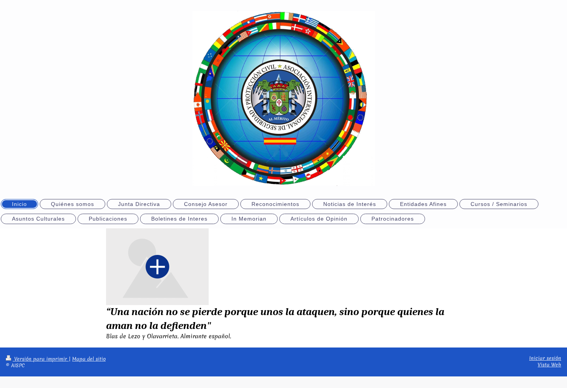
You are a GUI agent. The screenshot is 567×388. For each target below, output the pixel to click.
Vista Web (549, 364)
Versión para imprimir (41, 359)
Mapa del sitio (89, 359)
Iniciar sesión (545, 358)
